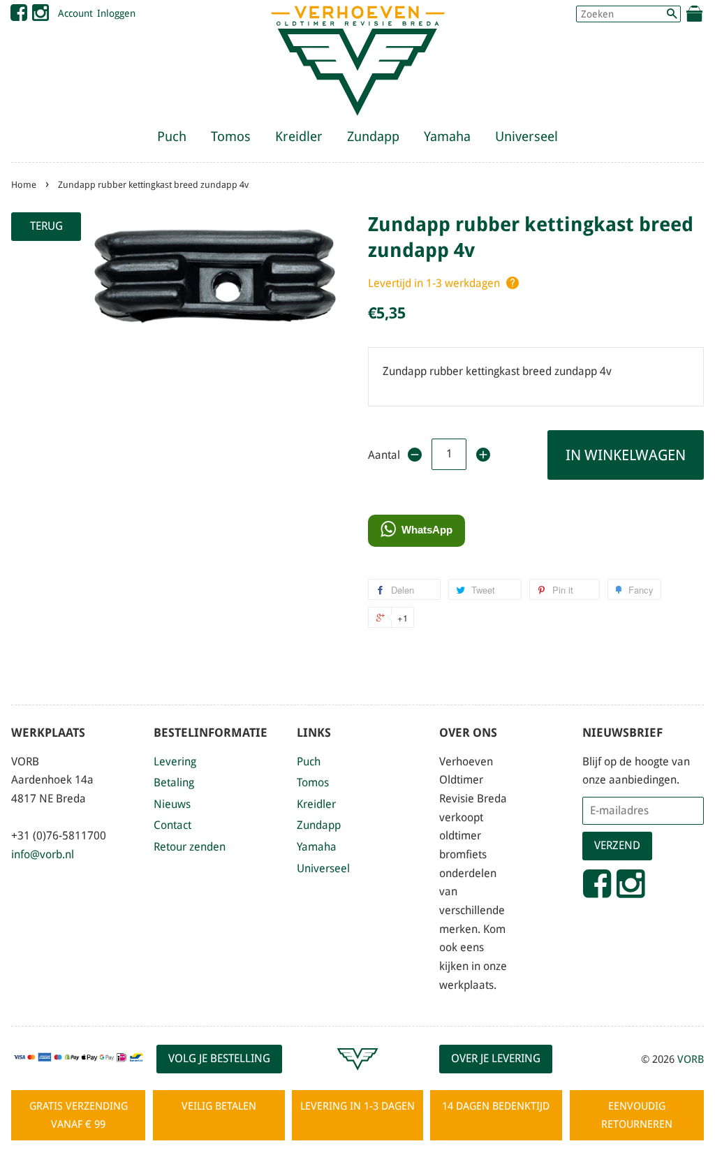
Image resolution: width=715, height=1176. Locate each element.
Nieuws (172, 804)
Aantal (383, 455)
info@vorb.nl (42, 854)
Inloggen (116, 13)
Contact (172, 825)
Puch (171, 136)
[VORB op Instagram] (40, 16)
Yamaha (447, 136)
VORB (690, 1059)
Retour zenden (190, 846)
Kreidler (299, 136)
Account (75, 13)
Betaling (174, 782)
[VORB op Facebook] (18, 16)
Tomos (231, 136)
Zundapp (373, 136)
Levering (175, 761)
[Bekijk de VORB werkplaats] (357, 1076)
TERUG (46, 226)
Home (23, 184)
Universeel (526, 136)
